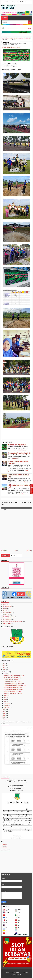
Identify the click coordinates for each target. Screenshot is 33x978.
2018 (4, 666)
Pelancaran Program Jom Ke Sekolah (14, 683)
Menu (5, 17)
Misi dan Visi (23, 1)
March (5, 695)
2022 (4, 711)
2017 (4, 664)
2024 (4, 715)
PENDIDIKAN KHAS (7, 617)
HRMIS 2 (4, 847)
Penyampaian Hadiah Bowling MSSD (13, 687)
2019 (4, 668)
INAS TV (4, 610)
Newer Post (4, 550)
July (5, 701)
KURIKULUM (5, 615)
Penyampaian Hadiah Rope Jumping (13, 689)
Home (16, 550)
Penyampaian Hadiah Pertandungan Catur (15, 685)
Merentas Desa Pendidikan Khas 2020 (19, 453)
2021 (4, 709)
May (5, 697)
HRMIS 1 (4, 845)
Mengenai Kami (5, 1)
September (7, 703)
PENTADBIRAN (6, 619)
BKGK (4, 604)
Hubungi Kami (14, 1)
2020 (4, 669)
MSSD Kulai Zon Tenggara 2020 (17, 445)
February (6, 673)
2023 (4, 713)
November (7, 707)
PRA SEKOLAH (6, 623)
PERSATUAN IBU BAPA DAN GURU (10, 44)
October (6, 705)
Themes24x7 (19, 974)
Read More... (22, 450)
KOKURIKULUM (22, 43)
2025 (4, 717)
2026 (4, 719)
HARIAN (4, 608)
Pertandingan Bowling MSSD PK (12, 691)
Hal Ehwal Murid (6, 606)
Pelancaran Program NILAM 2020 (12, 681)
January (6, 672)
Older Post (29, 550)
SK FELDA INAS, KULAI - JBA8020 (20, 972)
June (5, 699)
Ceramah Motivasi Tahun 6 (11, 679)
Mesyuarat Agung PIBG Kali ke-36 (13, 693)
